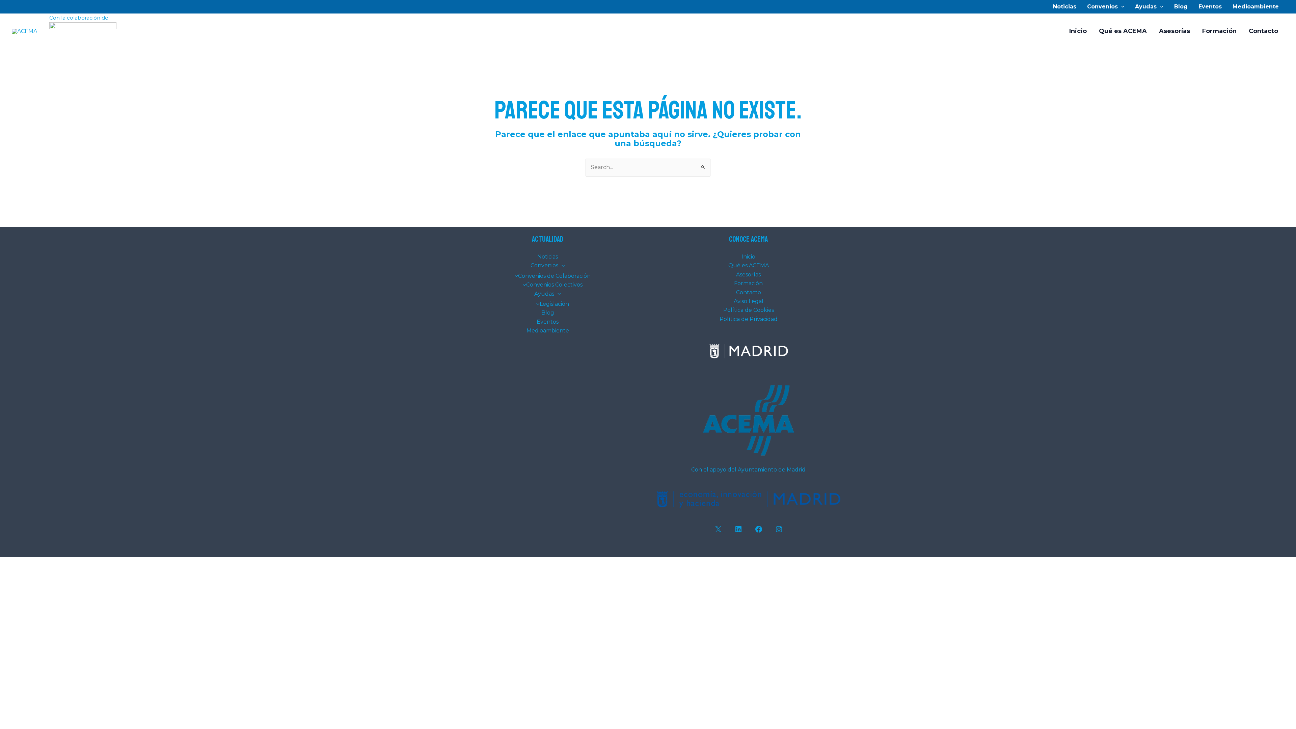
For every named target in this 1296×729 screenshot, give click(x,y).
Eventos (1210, 6)
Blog (1181, 6)
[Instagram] (779, 529)
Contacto (1263, 31)
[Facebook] (759, 529)
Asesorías (1174, 31)
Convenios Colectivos (554, 284)
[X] (718, 529)
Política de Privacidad (749, 319)
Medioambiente (1256, 6)
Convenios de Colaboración (554, 276)
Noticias (1064, 6)
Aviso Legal (748, 301)
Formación (1219, 31)
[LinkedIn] (738, 529)
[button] (1121, 7)
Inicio (1078, 31)
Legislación (554, 304)
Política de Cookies (748, 310)
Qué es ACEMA (1123, 31)
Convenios (1102, 6)
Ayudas (1146, 6)
